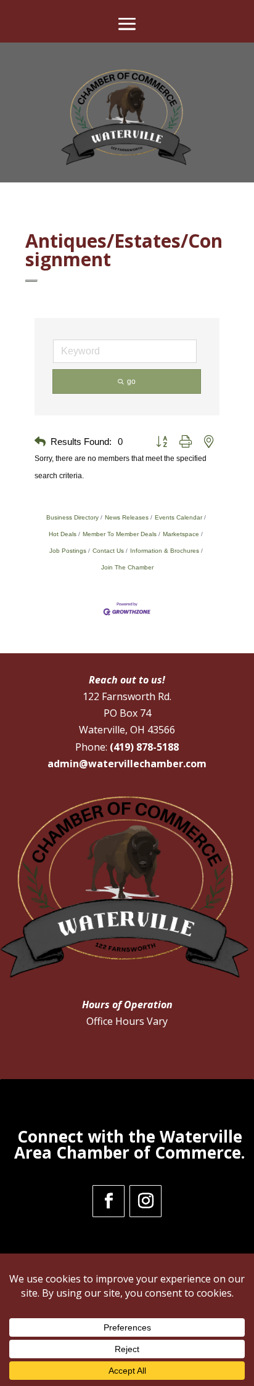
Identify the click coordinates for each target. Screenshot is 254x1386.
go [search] (131, 381)
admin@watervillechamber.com (127, 763)
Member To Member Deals (120, 534)
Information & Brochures (164, 550)
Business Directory (72, 517)
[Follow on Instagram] (145, 1201)
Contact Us (108, 550)
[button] (40, 442)
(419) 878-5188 (144, 747)
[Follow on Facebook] (108, 1201)
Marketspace (181, 534)
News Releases (127, 517)
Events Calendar (178, 517)
